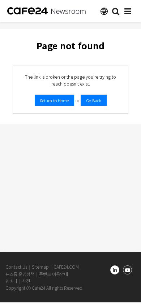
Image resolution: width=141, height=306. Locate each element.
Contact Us (16, 267)
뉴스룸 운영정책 (19, 274)
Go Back (93, 100)
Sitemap (40, 267)
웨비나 (11, 281)
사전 (26, 281)
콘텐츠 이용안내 (53, 274)
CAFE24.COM (66, 267)
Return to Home (54, 100)
